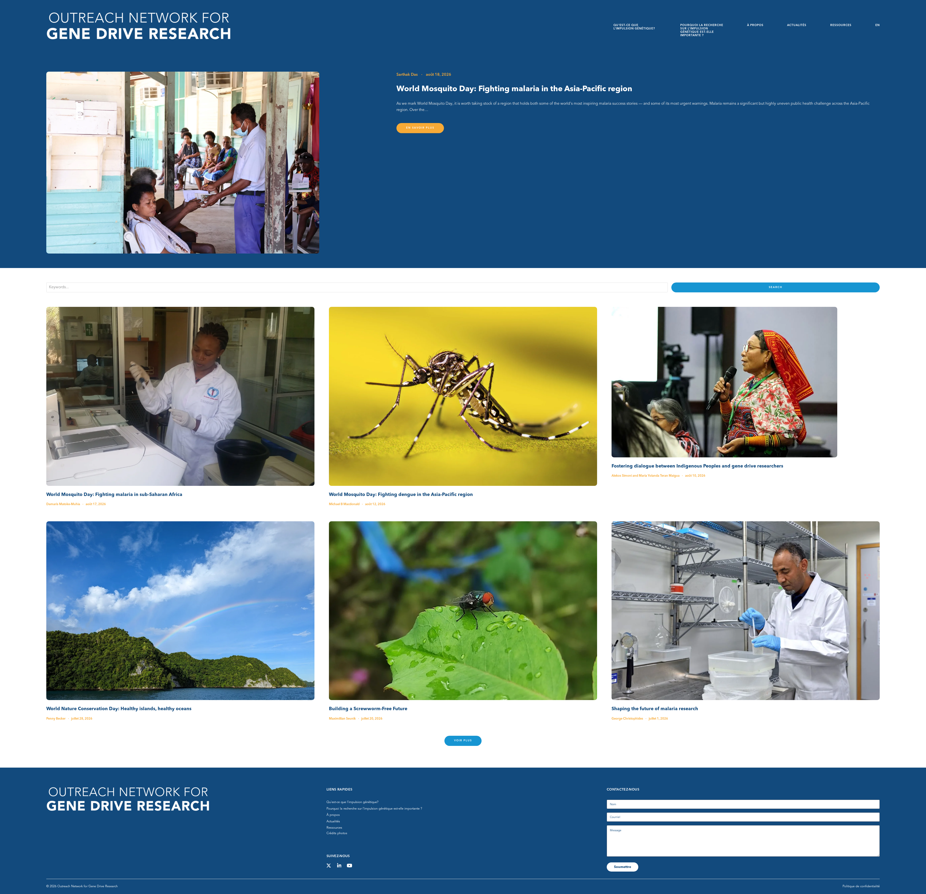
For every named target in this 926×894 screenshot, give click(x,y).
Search (775, 287)
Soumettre (622, 867)
